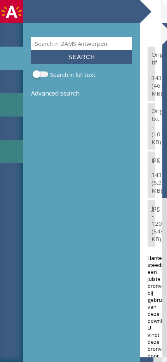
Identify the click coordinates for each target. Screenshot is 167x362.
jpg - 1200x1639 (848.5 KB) (153, 223)
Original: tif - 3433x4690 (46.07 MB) (153, 73)
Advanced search (55, 93)
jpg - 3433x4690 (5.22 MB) (153, 174)
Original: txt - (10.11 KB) (153, 126)
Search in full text (73, 74)
